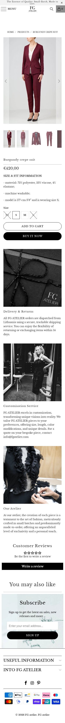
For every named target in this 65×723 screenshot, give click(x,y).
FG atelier (31, 714)
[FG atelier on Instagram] (32, 683)
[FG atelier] (32, 9)
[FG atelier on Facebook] (26, 683)
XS (7, 215)
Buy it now (32, 236)
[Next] (59, 81)
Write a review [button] (33, 566)
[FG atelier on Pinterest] (39, 683)
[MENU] (2, 9)
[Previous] (6, 81)
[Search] (51, 9)
